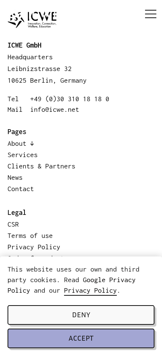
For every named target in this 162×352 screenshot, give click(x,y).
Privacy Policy (90, 290)
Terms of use (30, 235)
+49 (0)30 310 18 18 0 (69, 99)
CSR (13, 224)
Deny (81, 315)
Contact (21, 189)
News (15, 177)
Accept (81, 339)
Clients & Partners (41, 166)
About (17, 143)
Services (23, 155)
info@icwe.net (54, 109)
